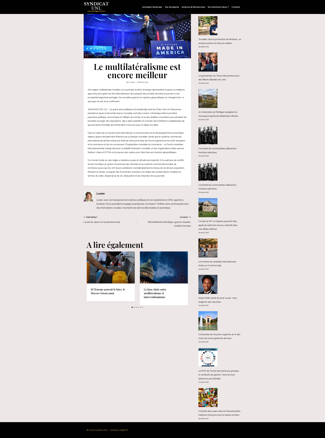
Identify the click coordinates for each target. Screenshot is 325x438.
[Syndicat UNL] (96, 7)
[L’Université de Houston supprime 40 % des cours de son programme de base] (219, 320)
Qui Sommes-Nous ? (218, 7)
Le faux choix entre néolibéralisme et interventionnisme (155, 293)
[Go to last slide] (91, 278)
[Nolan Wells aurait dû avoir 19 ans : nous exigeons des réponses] (219, 284)
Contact (236, 7)
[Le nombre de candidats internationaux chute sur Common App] (219, 248)
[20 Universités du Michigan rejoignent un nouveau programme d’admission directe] (219, 98)
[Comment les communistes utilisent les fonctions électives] (219, 134)
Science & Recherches (193, 7)
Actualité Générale (152, 7)
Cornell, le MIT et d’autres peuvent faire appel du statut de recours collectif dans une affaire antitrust (217, 225)
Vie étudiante (172, 7)
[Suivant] (183, 278)
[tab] (132, 307)
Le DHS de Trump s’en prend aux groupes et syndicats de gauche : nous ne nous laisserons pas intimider (218, 375)
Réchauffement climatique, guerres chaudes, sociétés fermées (169, 221)
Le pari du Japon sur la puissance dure (102, 219)
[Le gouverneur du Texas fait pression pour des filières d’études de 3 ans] (219, 62)
